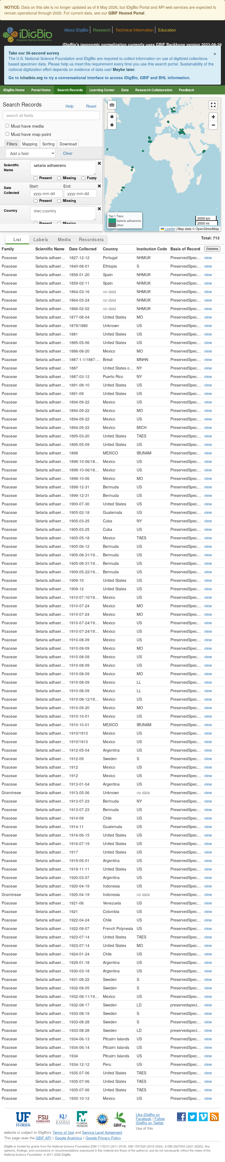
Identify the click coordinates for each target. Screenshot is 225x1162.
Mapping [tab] (29, 144)
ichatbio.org (31, 77)
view (208, 257)
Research (102, 30)
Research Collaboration (153, 89)
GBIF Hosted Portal (126, 13)
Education (167, 30)
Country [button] (110, 248)
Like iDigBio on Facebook (148, 1116)
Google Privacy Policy (103, 1137)
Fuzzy (92, 177)
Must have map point (31, 134)
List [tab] (17, 239)
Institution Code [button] (152, 248)
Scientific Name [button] (49, 248)
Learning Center (102, 89)
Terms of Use (63, 1132)
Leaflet (169, 228)
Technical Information (134, 30)
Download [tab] (68, 144)
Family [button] (8, 248)
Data (125, 89)
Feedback (186, 89)
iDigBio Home (14, 89)
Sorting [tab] (48, 144)
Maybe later (123, 69)
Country (10, 210)
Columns (212, 249)
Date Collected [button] (83, 248)
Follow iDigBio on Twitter (150, 1120)
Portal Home (41, 89)
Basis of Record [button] (185, 248)
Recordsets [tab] (91, 239)
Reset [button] (91, 106)
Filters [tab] (12, 144)
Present (45, 177)
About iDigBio (76, 30)
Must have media (27, 126)
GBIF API (43, 1137)
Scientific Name (11, 167)
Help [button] (70, 106)
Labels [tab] (40, 239)
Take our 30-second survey (34, 53)
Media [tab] (64, 239)
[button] (99, 163)
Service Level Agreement (102, 1132)
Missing (69, 177)
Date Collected (11, 190)
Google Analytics (68, 1137)
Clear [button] (67, 153)
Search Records (70, 89)
